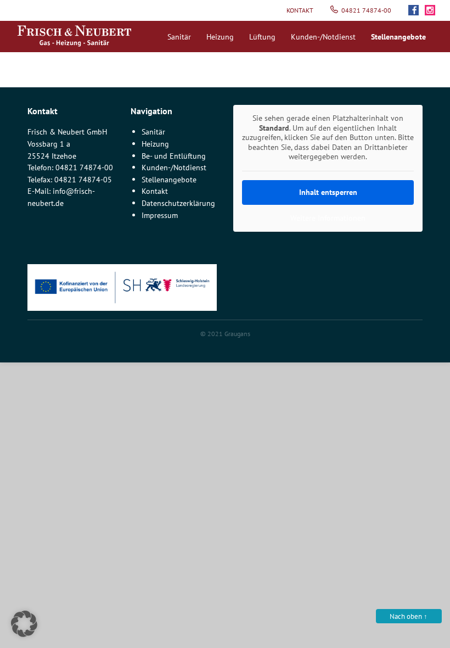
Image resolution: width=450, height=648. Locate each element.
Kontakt (299, 10)
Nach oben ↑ (409, 616)
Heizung (220, 37)
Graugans (237, 333)
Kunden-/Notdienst (323, 37)
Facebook (416, 10)
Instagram (433, 10)
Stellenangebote (169, 179)
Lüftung (262, 37)
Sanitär (179, 37)
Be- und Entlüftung (174, 155)
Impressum (160, 215)
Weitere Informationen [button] (327, 218)
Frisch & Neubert (74, 36)
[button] (24, 624)
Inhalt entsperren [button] (328, 192)
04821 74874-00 (366, 10)
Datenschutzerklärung (178, 203)
